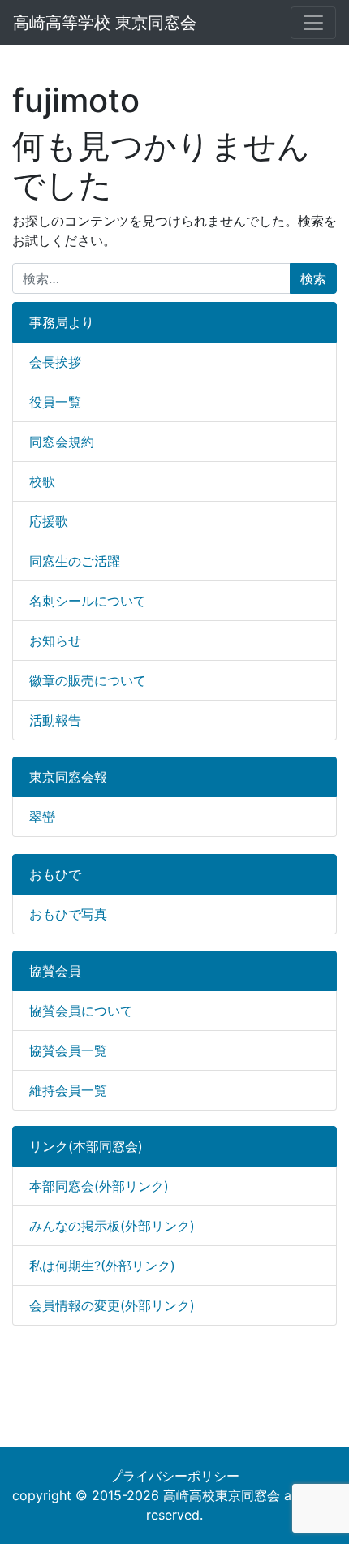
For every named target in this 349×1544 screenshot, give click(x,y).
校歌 (42, 481)
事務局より (61, 322)
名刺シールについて (87, 601)
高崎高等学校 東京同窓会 (104, 22)
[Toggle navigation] (313, 22)
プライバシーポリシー (174, 1476)
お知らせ (55, 640)
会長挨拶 (55, 362)
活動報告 (55, 720)
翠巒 (42, 817)
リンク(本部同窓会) (86, 1146)
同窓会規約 (61, 441)
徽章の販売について (87, 680)
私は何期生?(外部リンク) (102, 1265)
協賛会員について (81, 1011)
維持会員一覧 (68, 1090)
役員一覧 (55, 402)
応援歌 (48, 521)
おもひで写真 (68, 914)
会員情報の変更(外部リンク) (112, 1305)
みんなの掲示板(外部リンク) (112, 1226)
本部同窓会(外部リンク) (99, 1186)
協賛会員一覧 (68, 1050)
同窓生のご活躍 (74, 561)
